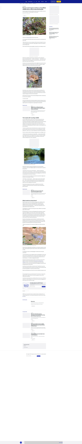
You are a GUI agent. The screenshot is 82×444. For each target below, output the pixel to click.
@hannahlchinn (26, 347)
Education (42, 1)
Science (21, 3)
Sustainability (34, 3)
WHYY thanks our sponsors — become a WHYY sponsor (33, 147)
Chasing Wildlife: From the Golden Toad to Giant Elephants (37, 334)
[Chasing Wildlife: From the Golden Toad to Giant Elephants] (26, 336)
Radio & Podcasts (30, 1)
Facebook (25, 290)
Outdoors (26, 3)
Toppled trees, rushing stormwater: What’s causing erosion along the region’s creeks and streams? (38, 108)
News (26, 1)
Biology (23, 3)
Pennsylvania (30, 3)
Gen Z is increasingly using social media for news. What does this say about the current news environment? (54, 29)
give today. (24, 296)
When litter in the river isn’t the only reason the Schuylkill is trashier (37, 191)
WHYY (21, 1)
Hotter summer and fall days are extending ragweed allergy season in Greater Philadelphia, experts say (53, 37)
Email (28, 290)
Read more (25, 345)
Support (46, 1)
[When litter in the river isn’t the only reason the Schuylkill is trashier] (26, 193)
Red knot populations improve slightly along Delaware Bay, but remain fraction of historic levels (38, 324)
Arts (36, 1)
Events (39, 1)
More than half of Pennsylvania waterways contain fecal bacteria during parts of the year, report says (38, 314)
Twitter (26, 290)
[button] (21, 443)
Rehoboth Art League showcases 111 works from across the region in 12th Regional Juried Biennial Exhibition (54, 33)
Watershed (24, 6)
